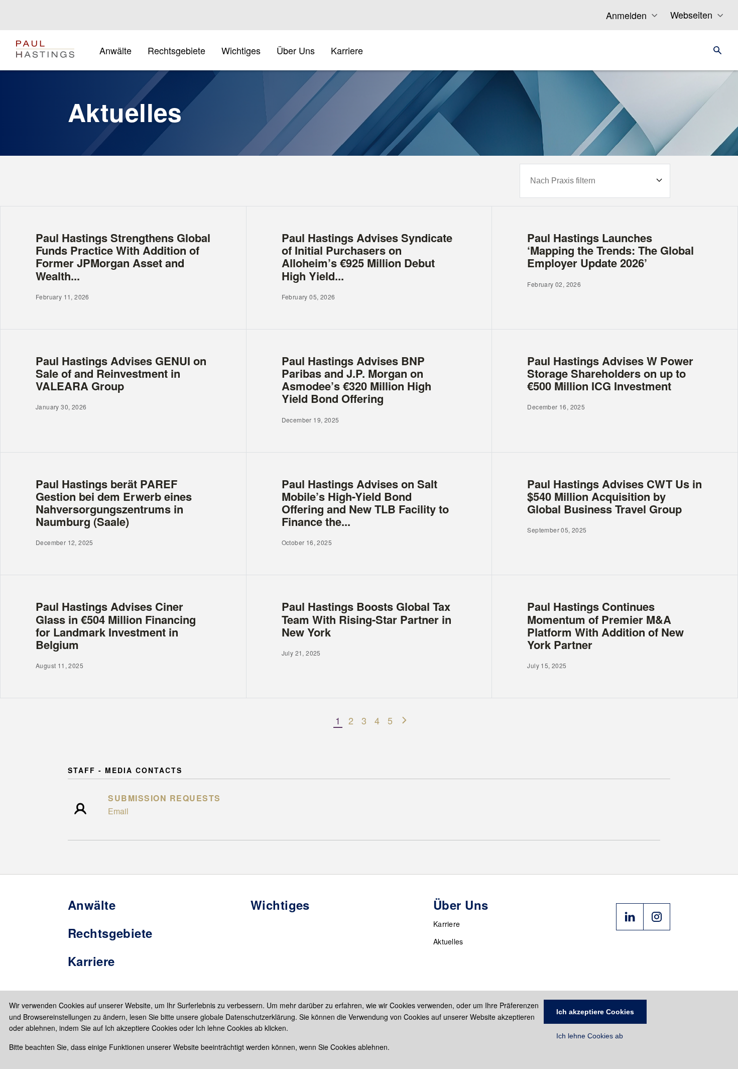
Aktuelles (448, 941)
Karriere (446, 924)
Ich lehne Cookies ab (589, 1036)
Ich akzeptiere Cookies (595, 1012)
